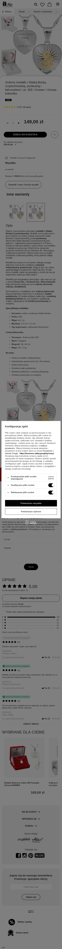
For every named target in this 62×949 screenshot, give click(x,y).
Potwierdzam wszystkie (31, 503)
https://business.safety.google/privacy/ (37, 453)
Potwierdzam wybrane (31, 511)
